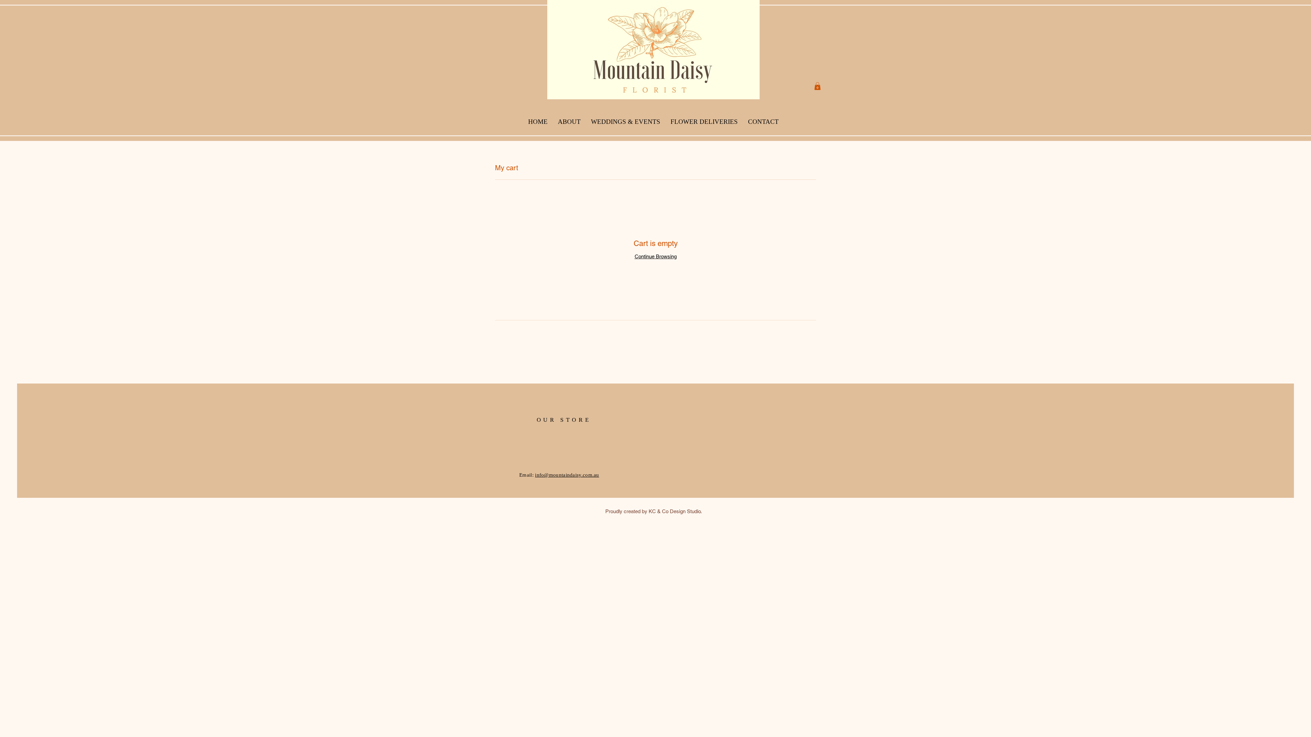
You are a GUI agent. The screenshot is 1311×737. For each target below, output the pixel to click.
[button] (817, 86)
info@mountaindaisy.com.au (567, 475)
